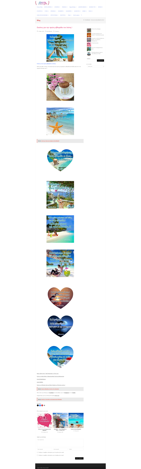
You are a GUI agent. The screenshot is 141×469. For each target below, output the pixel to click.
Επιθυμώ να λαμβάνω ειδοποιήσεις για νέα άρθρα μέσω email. (51, 455)
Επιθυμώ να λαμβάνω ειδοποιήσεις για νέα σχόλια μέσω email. (51, 452)
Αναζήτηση (88, 58)
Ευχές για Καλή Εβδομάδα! (76, 429)
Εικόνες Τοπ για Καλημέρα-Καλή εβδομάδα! (44, 430)
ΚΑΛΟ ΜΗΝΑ (40, 382)
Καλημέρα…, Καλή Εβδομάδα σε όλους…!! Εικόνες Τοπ (60, 430)
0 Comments (57, 31)
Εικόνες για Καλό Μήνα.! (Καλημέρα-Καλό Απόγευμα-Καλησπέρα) (50, 376)
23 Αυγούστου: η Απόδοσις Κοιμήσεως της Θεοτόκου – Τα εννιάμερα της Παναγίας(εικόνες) (98, 39)
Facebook (51, 392)
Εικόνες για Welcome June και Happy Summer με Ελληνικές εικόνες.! (51, 385)
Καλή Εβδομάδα (49, 31)
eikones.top (57, 395)
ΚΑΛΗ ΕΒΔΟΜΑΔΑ (41, 379)
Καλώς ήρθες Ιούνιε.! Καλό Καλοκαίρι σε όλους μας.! (48, 373)
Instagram (66, 392)
